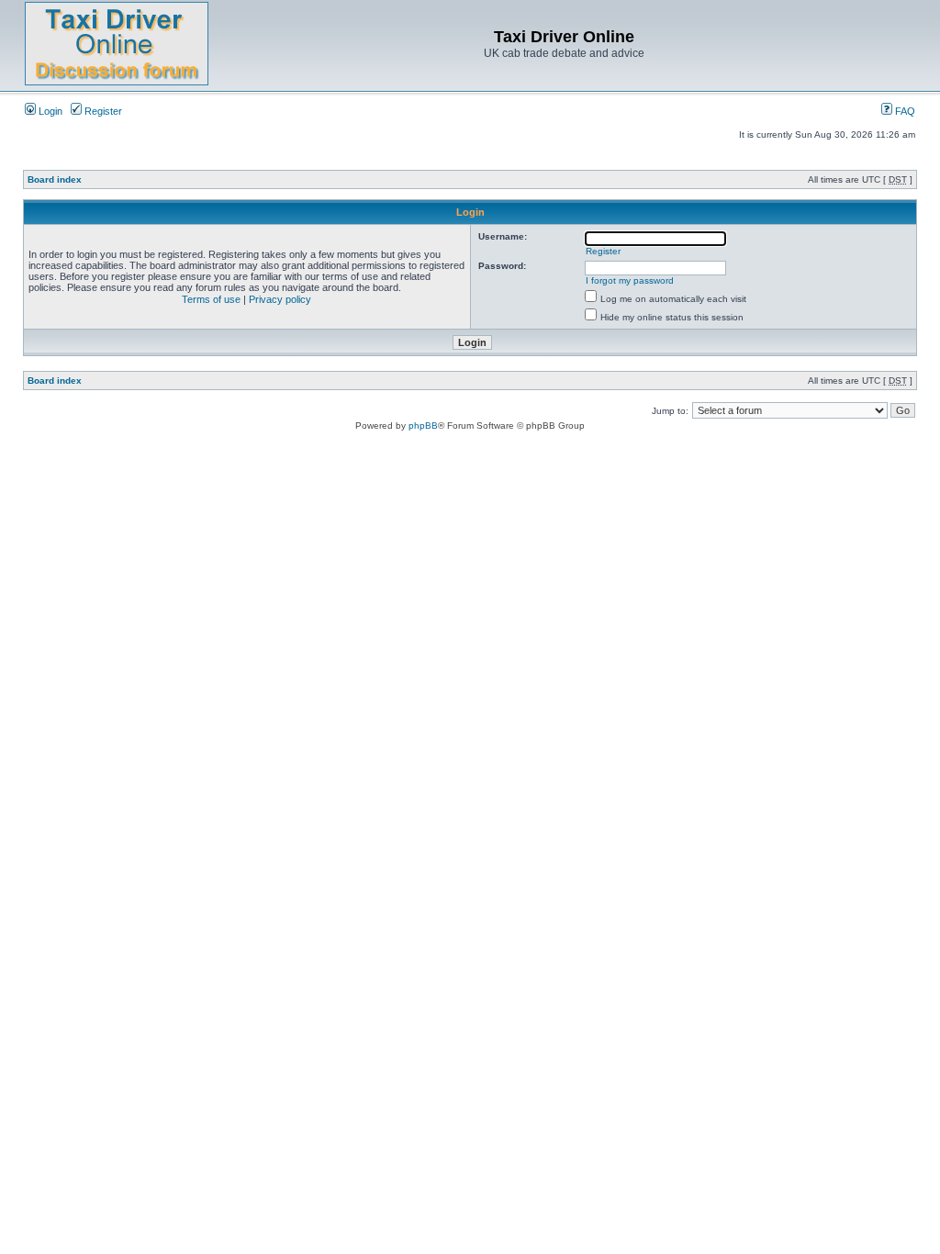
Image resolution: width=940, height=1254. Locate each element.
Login (49, 111)
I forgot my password (630, 280)
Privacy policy (280, 299)
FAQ (903, 111)
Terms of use (211, 299)
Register (102, 111)
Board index (55, 179)
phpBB (423, 425)
